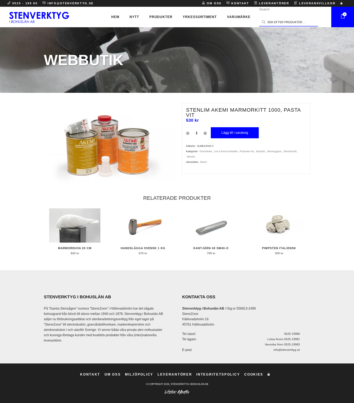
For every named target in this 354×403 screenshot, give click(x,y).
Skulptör (260, 151)
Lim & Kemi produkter (226, 151)
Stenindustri (290, 151)
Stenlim (191, 156)
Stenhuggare (274, 151)
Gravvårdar (206, 151)
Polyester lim (247, 151)
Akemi (203, 162)
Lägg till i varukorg (234, 132)
